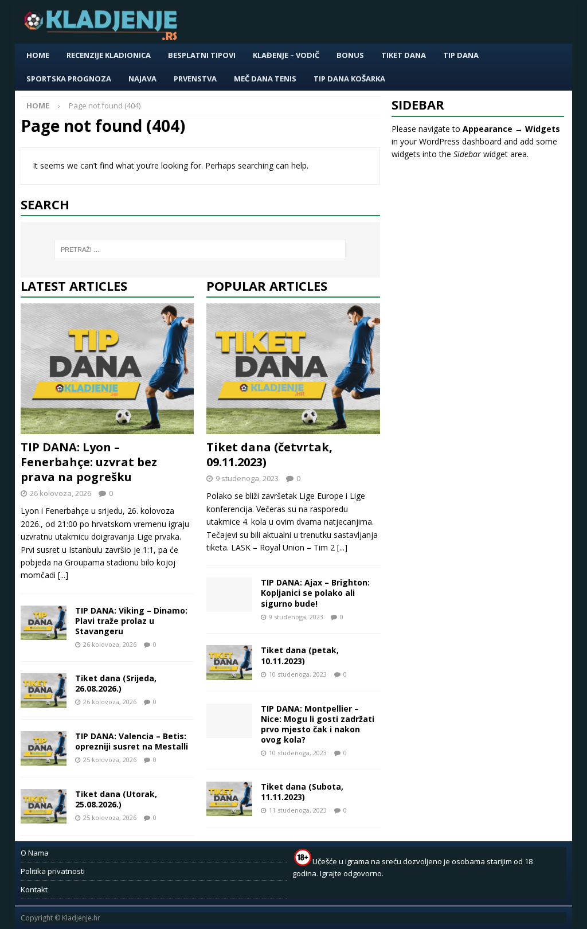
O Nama (35, 853)
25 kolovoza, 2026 (109, 759)
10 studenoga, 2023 (298, 674)
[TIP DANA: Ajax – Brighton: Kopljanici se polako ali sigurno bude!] (229, 594)
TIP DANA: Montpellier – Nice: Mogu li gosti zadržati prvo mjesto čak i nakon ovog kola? (317, 724)
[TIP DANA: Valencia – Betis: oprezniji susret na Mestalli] (43, 748)
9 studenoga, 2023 (247, 478)
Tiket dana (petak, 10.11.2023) (300, 655)
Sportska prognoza (68, 78)
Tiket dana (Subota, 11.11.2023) (302, 791)
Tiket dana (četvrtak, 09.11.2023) (269, 454)
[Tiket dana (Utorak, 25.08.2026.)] (43, 806)
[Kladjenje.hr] (103, 37)
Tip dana (461, 55)
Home (37, 55)
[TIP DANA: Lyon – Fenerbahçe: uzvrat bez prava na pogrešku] (107, 368)
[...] (63, 574)
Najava (142, 78)
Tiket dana (403, 55)
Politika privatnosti (53, 871)
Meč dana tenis (265, 78)
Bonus (350, 55)
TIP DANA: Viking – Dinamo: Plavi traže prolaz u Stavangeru (131, 621)
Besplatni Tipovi (202, 55)
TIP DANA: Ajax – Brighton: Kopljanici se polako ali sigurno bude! (315, 592)
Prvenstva (195, 78)
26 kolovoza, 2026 (60, 493)
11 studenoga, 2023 (298, 810)
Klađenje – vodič (286, 55)
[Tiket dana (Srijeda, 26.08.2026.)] (43, 690)
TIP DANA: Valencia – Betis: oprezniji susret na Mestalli (131, 741)
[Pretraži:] (200, 249)
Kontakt (34, 889)
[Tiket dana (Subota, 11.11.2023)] (229, 799)
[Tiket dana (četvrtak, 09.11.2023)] (293, 368)
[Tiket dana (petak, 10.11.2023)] (229, 662)
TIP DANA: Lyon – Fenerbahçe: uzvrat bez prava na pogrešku (89, 462)
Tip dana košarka (349, 78)
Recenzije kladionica (108, 55)
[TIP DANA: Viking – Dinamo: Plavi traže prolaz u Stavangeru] (43, 623)
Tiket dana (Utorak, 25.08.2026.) (116, 799)
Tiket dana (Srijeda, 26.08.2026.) (115, 683)
